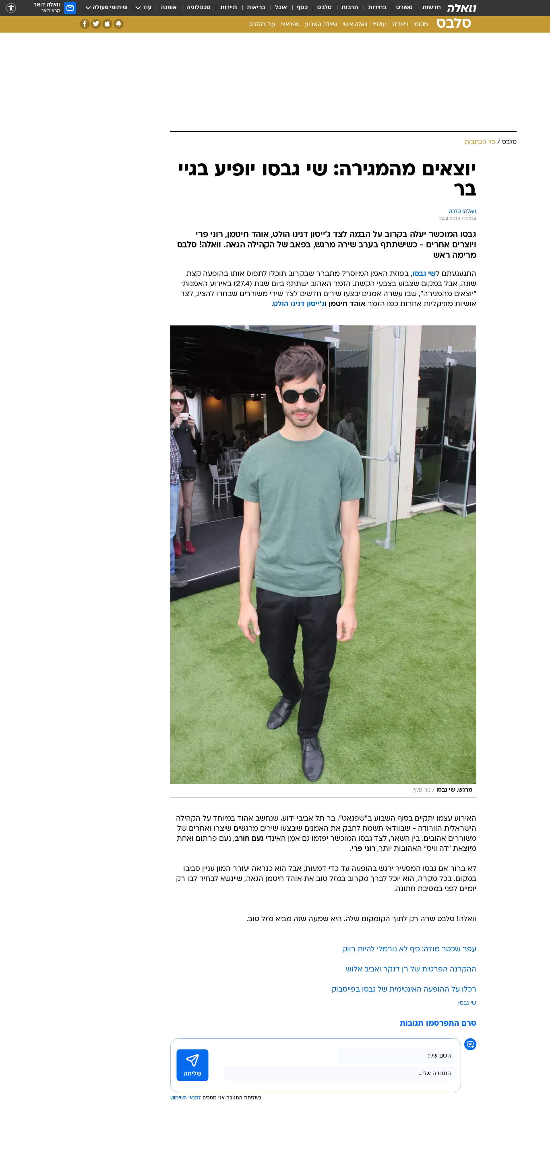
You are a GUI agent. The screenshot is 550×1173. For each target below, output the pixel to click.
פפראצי (290, 24)
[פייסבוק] (85, 24)
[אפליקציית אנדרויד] (119, 24)
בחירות (377, 8)
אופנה (169, 8)
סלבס (324, 8)
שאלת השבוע (321, 24)
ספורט (404, 8)
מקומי (421, 24)
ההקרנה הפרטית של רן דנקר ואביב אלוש (411, 969)
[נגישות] (11, 8)
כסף (302, 8)
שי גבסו (467, 1003)
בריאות (256, 8)
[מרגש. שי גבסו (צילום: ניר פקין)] (323, 561)
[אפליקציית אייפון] (107, 24)
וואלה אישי (355, 24)
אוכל (281, 8)
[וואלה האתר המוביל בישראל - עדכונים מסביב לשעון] (461, 8)
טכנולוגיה (198, 8)
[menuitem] (427, 8)
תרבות (349, 8)
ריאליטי (399, 24)
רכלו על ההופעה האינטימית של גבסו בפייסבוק (403, 990)
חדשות (431, 8)
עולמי (379, 24)
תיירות (228, 8)
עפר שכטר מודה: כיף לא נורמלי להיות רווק (409, 949)
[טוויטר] (96, 24)
